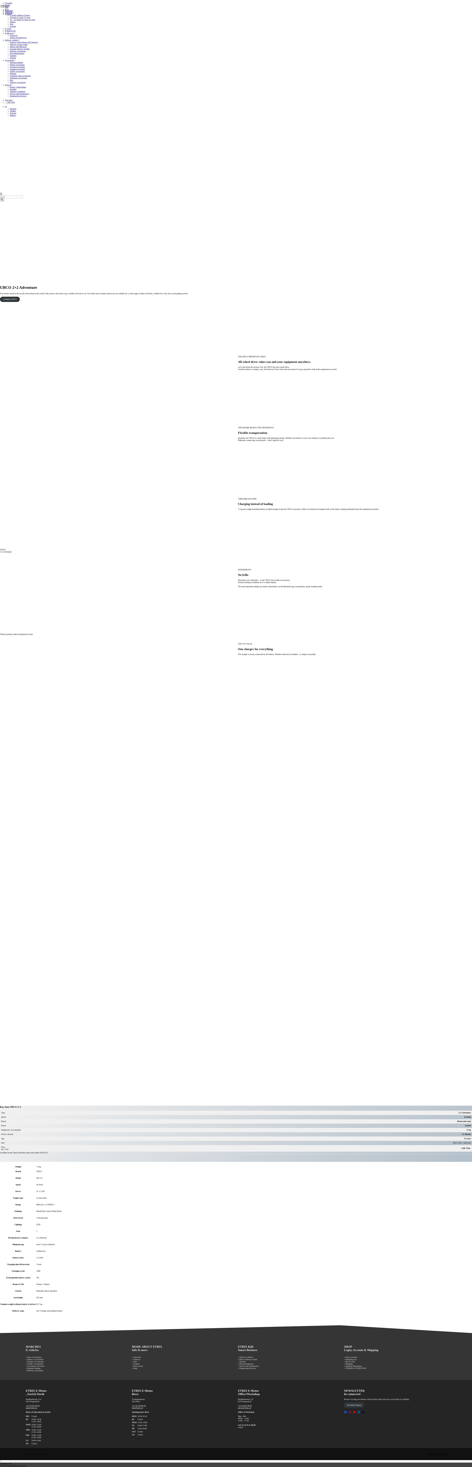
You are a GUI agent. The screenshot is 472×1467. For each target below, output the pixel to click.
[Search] (2, 199)
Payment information (354, 1366)
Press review (138, 1366)
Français (13, 113)
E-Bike (30, 1364)
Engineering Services (18, 96)
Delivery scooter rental (18, 45)
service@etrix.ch (244, 1408)
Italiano (13, 115)
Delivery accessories (18, 51)
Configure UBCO (10, 299)
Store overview (351, 1357)
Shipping (349, 1364)
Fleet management (246, 1364)
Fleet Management (17, 53)
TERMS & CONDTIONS (356, 1368)
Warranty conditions (17, 92)
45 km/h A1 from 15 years (20, 17)
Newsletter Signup (354, 1405)
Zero (29, 1357)
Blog (7, 10)
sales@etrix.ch (31, 1408)
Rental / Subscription (18, 87)
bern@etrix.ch (137, 1408)
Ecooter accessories (17, 67)
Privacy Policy (433, 1454)
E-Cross (8, 29)
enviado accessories (17, 69)
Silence (12, 22)
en (6, 107)
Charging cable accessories (20, 76)
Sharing (13, 58)
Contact (8, 14)
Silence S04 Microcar (18, 38)
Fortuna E (14, 35)
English (13, 111)
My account (350, 1362)
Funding (13, 56)
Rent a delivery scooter (248, 1359)
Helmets (13, 74)
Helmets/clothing (16, 62)
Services (8, 85)
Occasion (8, 3)
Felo (11, 24)
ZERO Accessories (17, 71)
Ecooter (13, 26)
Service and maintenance (19, 94)
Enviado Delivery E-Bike (20, 49)
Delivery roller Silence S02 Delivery (24, 42)
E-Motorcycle (10, 31)
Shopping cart (351, 1359)
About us (8, 12)
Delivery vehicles (11, 40)
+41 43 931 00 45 (33, 1406)
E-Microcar (9, 33)
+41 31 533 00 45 (139, 1406)
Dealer (7, 5)
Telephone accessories (18, 78)
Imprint (443, 1454)
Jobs (6, 7)
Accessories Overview (36, 1366)
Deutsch (13, 109)
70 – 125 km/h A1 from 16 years (22, 20)
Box (11, 80)
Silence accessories (17, 65)
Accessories (9, 60)
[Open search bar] (1, 194)
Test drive (9, 100)
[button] (1, 1461)
